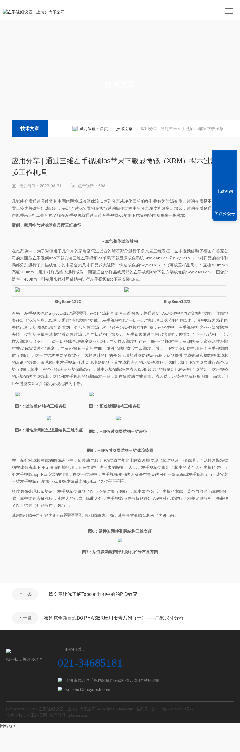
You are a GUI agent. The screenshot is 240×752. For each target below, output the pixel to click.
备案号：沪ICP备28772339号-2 (165, 709)
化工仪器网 (37, 715)
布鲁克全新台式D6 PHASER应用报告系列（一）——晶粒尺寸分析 (114, 617)
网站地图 (8, 725)
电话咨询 (225, 191)
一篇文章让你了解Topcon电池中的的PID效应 (90, 594)
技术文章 (29, 128)
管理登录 (57, 715)
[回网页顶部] (224, 170)
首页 (104, 128)
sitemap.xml (79, 715)
